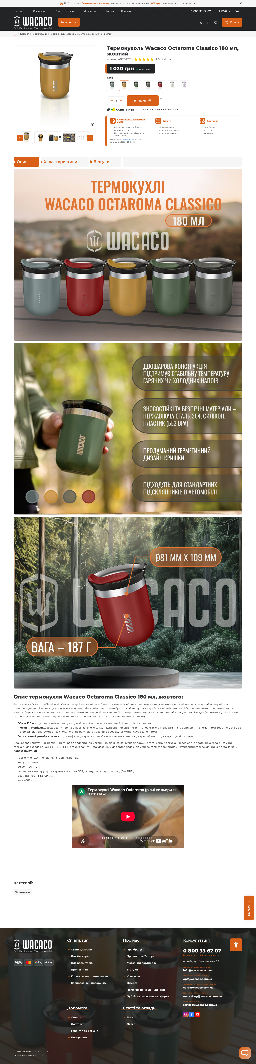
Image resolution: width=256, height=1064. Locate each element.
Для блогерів (80, 956)
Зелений (136, 86)
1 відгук (167, 59)
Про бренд (134, 949)
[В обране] (165, 102)
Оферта (132, 982)
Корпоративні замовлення (89, 976)
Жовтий (124, 86)
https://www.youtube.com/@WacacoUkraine (197, 1014)
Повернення (79, 1037)
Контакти (126, 11)
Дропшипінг (79, 969)
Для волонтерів (82, 962)
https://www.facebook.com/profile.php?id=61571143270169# (191, 1014)
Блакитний (112, 86)
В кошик (140, 100)
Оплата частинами (126, 109)
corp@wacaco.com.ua (198, 987)
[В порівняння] (161, 102)
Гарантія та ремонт (84, 1030)
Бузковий (184, 86)
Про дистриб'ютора (141, 956)
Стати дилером (81, 949)
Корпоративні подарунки (89, 982)
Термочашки (23, 892)
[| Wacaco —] (33, 22)
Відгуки (110, 11)
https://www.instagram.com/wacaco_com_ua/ (186, 1014)
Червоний (160, 86)
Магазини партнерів (141, 962)
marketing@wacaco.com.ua (202, 996)
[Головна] (15, 34)
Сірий (148, 86)
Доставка (77, 1024)
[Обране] (215, 22)
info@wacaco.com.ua (198, 970)
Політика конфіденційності (146, 989)
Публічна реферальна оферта (148, 996)
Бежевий (172, 86)
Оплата (76, 1017)
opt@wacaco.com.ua (197, 978)
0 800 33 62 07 (201, 11)
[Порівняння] (208, 22)
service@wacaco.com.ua (200, 1004)
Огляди (132, 1024)
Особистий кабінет (200, 22)
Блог (130, 1017)
